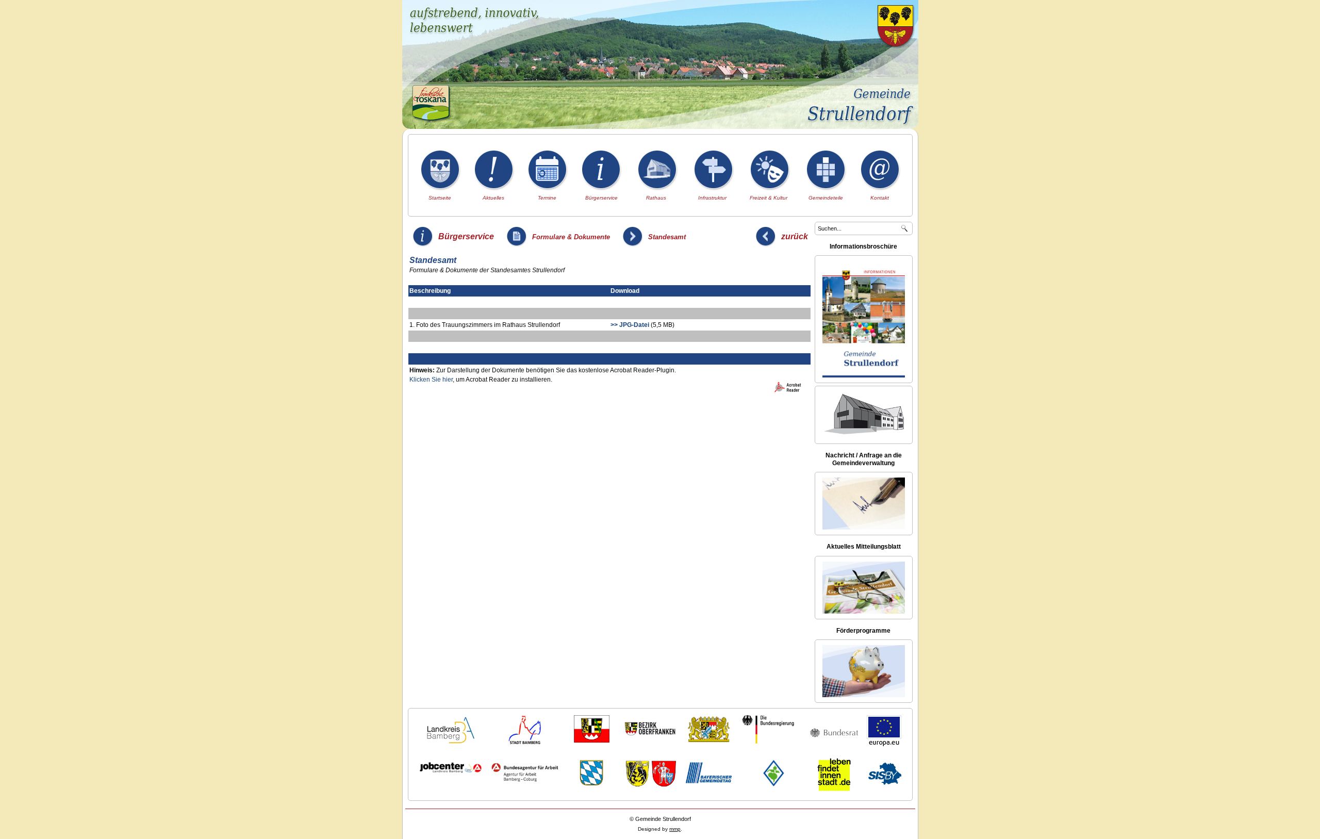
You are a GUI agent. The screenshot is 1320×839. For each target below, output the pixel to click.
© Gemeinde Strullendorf (660, 819)
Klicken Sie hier (431, 379)
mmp (675, 829)
